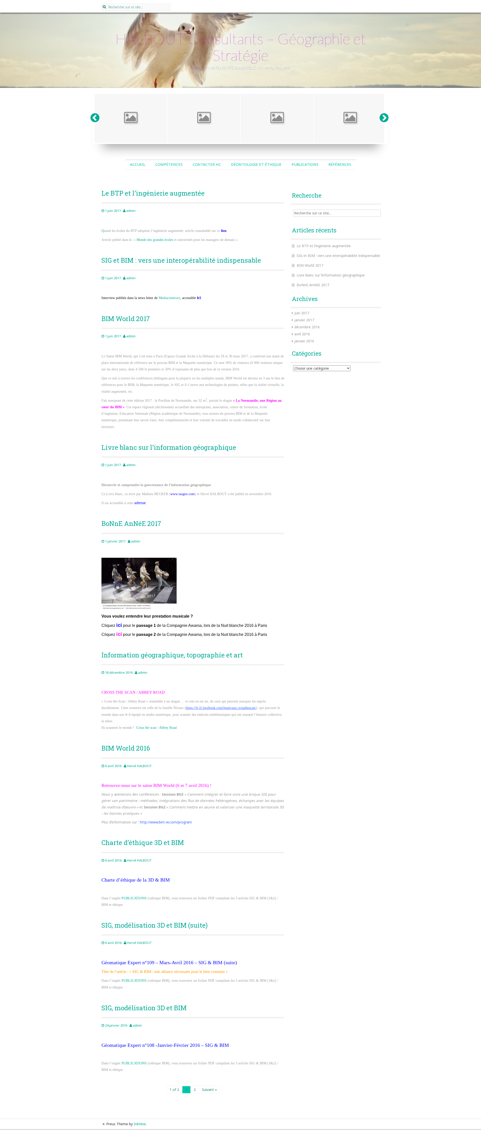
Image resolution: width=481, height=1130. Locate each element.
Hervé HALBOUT (139, 766)
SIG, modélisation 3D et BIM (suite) (154, 925)
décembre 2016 (307, 327)
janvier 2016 (304, 341)
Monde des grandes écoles (155, 240)
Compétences (169, 164)
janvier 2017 (304, 320)
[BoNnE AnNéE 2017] (277, 118)
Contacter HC (207, 164)
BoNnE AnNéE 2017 (131, 523)
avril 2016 (302, 334)
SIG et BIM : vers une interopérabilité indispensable (181, 260)
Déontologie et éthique (256, 164)
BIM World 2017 (125, 318)
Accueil (137, 164)
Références (339, 164)
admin (131, 210)
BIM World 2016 (125, 748)
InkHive (140, 1123)
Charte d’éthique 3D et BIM (142, 842)
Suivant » (209, 1089)
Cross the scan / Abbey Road (156, 728)
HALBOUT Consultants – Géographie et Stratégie (240, 47)
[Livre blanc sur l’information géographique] (204, 118)
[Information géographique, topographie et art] (350, 118)
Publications (305, 164)
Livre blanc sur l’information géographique (168, 447)
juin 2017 (301, 313)
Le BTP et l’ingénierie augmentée (153, 193)
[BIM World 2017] (130, 118)
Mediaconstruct (169, 298)
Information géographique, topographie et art (172, 655)
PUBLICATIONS (134, 898)
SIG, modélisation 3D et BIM (144, 1008)
